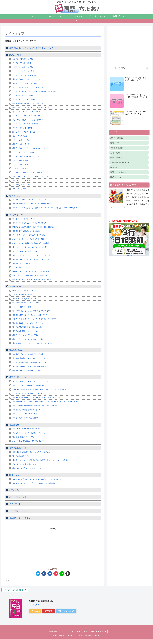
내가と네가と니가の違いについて (24, 219)
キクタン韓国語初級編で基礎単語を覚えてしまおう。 (31, 362)
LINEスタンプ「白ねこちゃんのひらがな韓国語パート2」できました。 (37, 479)
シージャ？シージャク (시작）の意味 (25, 124)
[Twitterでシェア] (38, 573)
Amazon (35, 611)
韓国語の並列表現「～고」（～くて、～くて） (28, 331)
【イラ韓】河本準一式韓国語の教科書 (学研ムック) (30, 366)
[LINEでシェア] (61, 573)
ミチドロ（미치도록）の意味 (22, 59)
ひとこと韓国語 (16, 55)
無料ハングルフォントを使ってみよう (25, 251)
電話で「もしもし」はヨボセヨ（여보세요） (28, 87)
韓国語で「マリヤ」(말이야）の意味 (25, 83)
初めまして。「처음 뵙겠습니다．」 (26, 180)
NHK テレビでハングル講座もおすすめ (25, 418)
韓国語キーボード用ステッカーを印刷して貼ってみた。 (31, 259)
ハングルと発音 (16, 215)
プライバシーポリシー (18, 511)
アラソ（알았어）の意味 (21, 140)
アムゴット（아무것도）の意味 (23, 71)
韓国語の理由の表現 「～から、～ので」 (26, 303)
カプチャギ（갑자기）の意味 (22, 67)
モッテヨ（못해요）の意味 (21, 63)
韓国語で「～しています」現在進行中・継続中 (28, 339)
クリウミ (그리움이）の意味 (22, 128)
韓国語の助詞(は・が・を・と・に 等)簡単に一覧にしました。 (34, 343)
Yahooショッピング (66, 611)
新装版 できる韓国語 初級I (41, 601)
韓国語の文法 (15, 286)
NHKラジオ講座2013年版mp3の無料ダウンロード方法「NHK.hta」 (35, 406)
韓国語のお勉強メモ (17, 448)
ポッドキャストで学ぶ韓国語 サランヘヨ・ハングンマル (32, 393)
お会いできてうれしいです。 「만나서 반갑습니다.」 (31, 176)
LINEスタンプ (15, 475)
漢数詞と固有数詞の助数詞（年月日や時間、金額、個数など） (34, 227)
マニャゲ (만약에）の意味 (21, 185)
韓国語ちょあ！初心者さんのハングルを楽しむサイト (32, 48)
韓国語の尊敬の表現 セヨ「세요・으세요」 (27, 327)
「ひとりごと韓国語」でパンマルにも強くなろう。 (30, 200)
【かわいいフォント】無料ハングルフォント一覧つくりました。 (34, 247)
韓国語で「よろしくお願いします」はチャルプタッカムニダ (33, 108)
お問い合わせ (15, 490)
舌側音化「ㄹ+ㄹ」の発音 (21, 263)
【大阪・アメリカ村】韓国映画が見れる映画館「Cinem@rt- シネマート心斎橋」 (40, 460)
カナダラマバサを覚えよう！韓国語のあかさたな (29, 223)
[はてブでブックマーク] (49, 573)
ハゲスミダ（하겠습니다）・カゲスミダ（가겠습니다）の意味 (34, 91)
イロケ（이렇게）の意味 (21, 164)
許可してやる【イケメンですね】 (24, 132)
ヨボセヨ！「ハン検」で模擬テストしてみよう (28, 433)
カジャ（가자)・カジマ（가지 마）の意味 (26, 156)
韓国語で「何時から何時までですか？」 (26, 79)
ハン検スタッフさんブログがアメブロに (26, 429)
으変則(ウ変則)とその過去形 (22, 294)
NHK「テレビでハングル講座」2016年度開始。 (28, 385)
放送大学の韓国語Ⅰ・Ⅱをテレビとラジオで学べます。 (31, 358)
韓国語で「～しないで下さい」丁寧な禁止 (27, 335)
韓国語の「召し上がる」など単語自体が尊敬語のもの (31, 311)
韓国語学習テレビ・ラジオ (20, 377)
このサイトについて (17, 497)
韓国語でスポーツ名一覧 (21, 144)
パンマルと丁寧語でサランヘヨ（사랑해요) (27, 172)
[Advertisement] (29, 547)
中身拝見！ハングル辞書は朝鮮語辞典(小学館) (28, 370)
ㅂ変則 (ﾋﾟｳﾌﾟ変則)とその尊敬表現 (24, 299)
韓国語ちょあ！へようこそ (20, 518)
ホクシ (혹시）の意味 (19, 189)
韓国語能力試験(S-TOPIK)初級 (23, 437)
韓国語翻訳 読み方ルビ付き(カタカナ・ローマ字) (29, 468)
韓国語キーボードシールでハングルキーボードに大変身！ (32, 279)
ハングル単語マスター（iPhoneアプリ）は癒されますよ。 (32, 204)
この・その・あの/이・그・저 (22, 168)
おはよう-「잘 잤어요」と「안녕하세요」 (26, 116)
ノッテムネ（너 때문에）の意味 (23, 99)
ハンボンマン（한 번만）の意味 (23, 152)
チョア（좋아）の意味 (20, 160)
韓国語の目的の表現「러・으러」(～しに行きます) (30, 315)
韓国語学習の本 (16, 350)
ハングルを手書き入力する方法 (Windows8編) (28, 239)
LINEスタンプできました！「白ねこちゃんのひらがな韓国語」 (34, 483)
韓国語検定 (14, 425)
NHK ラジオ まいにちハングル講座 (24, 414)
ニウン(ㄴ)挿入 (17, 267)
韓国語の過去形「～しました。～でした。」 (28, 323)
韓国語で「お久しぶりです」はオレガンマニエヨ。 (30, 148)
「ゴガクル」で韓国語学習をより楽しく (26, 410)
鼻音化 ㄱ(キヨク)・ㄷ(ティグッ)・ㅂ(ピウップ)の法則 (31, 255)
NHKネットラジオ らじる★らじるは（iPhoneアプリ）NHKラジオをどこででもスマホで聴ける (45, 208)
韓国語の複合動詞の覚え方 (21, 456)
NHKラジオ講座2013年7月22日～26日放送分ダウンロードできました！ (37, 397)
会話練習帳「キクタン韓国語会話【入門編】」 (28, 354)
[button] (67, 573)
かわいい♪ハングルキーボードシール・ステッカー (29, 275)
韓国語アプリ (15, 196)
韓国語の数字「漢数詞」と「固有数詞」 (26, 231)
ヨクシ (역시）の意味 (19, 136)
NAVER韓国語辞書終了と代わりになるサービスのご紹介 (32, 452)
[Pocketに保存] (55, 573)
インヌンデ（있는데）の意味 (22, 95)
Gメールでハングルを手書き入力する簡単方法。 (29, 235)
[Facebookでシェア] (43, 573)
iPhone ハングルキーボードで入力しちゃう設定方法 (30, 271)
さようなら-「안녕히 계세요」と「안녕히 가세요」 (30, 120)
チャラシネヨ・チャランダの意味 (24, 75)
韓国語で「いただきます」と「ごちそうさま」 (28, 103)
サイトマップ (15, 504)
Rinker (38, 605)
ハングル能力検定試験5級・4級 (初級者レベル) (28, 441)
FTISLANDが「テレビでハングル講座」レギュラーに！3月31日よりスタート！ (40, 389)
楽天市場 (48, 611)
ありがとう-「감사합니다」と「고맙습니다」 (28, 112)
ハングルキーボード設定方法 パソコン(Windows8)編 (30, 243)
